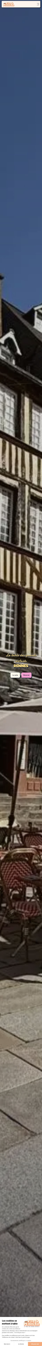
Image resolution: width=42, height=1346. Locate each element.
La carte (15, 675)
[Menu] (37, 4)
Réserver (26, 675)
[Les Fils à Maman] (9, 4)
